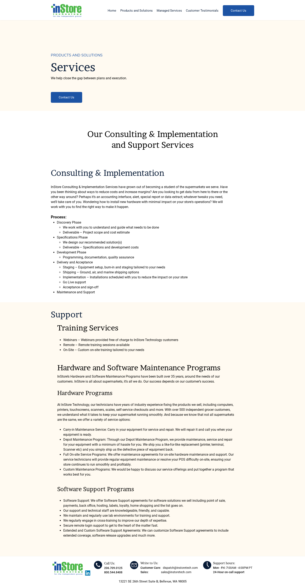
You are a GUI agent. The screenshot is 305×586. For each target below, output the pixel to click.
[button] (136, 9)
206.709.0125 (113, 568)
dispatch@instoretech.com (180, 567)
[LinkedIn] (87, 573)
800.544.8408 (113, 572)
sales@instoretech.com (176, 572)
